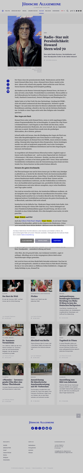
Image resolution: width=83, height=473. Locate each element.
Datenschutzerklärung (27, 235)
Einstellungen (42, 240)
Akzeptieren (57, 240)
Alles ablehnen (27, 240)
